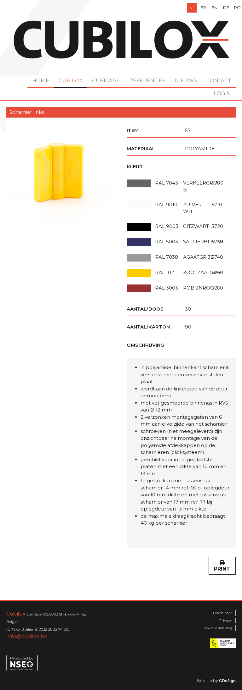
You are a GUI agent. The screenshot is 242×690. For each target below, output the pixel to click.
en (214, 7)
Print (222, 569)
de (226, 7)
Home (40, 81)
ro (237, 7)
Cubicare (106, 81)
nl (192, 7)
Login (222, 94)
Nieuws (186, 81)
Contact (218, 81)
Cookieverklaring (217, 628)
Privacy (225, 620)
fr (203, 7)
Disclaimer (222, 612)
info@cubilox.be (26, 636)
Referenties (147, 81)
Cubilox (71, 81)
